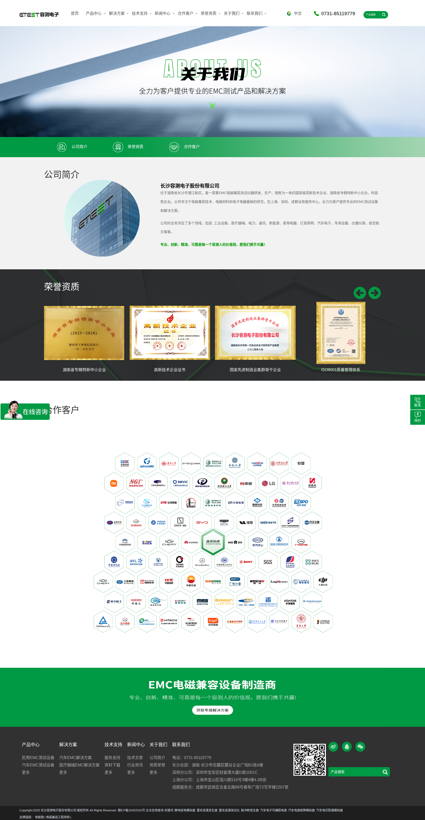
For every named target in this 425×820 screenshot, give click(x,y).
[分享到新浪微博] (333, 747)
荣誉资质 (208, 13)
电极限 (39, 817)
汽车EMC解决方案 (75, 758)
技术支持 (140, 13)
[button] (359, 293)
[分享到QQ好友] (347, 747)
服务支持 (112, 758)
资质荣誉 (157, 765)
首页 (75, 13)
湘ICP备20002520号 (131, 810)
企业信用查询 (155, 810)
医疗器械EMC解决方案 (79, 765)
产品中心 (94, 13)
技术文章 (135, 758)
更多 (26, 772)
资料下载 (112, 765)
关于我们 (232, 13)
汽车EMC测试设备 (38, 765)
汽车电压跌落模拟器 (329, 810)
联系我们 (254, 13)
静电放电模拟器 (185, 810)
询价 (417, 420)
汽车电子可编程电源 (273, 810)
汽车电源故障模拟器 (301, 810)
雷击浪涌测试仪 (229, 810)
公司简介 (157, 758)
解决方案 (117, 13)
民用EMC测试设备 (38, 758)
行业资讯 (135, 765)
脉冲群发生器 (250, 810)
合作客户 (186, 13)
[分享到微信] (360, 747)
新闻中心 (162, 13)
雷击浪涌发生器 (207, 810)
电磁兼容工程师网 (58, 817)
